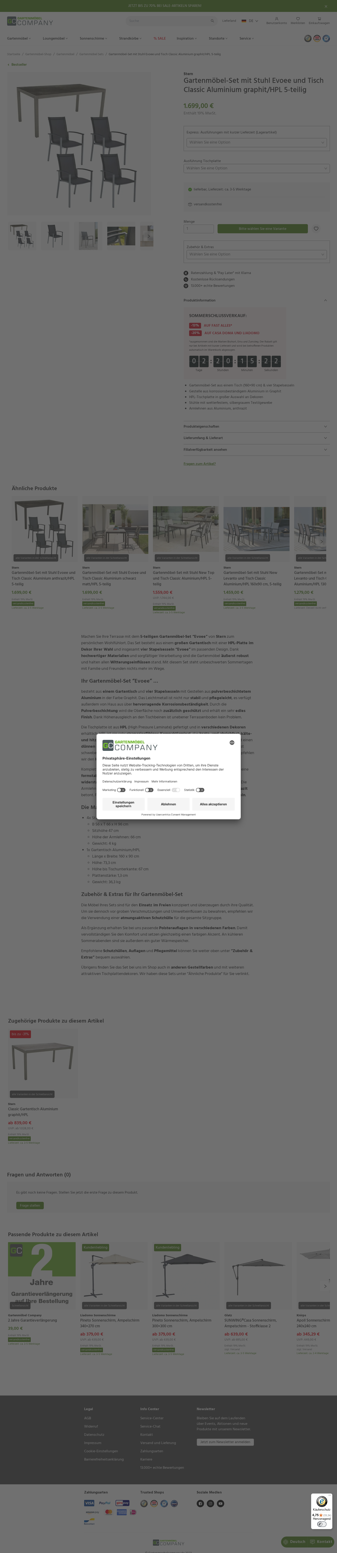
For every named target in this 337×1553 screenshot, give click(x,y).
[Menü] (329, 1496)
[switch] (321, 1524)
